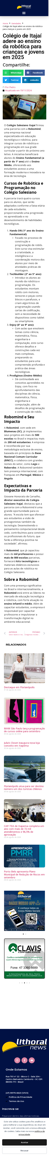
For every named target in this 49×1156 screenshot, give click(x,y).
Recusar (24, 1150)
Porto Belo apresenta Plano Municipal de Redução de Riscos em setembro (24, 874)
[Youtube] (32, 1060)
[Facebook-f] (24, 1060)
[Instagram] (17, 1060)
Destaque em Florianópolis (19, 687)
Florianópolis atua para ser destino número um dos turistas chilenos (24, 788)
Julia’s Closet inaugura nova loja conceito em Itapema (22, 744)
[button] (23, 13)
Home (5, 23)
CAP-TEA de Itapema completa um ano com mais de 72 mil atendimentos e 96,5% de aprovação (24, 830)
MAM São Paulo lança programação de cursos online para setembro (24, 730)
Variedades (16, 23)
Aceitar (24, 1142)
